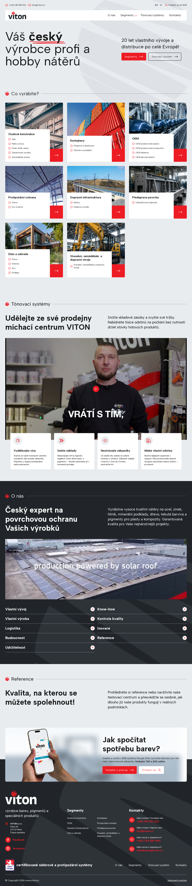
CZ (156, 5)
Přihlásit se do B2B (178, 5)
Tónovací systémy (152, 15)
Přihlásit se (149, 770)
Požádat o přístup (117, 770)
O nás (111, 15)
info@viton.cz (38, 5)
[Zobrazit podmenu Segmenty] (136, 15)
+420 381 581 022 (17, 5)
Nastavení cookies (177, 880)
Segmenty (127, 15)
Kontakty (175, 15)
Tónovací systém (162, 56)
